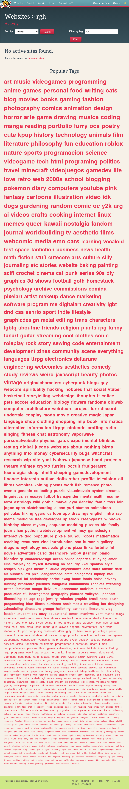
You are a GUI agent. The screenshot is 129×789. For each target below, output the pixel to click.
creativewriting (47, 728)
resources (30, 541)
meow (39, 568)
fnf (111, 547)
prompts (91, 760)
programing (81, 161)
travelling (91, 603)
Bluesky (44, 780)
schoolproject (10, 699)
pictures (76, 593)
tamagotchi (46, 749)
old (18, 631)
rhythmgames (61, 728)
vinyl (27, 728)
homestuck (100, 280)
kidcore (34, 681)
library (107, 685)
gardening (34, 205)
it (98, 396)
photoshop (39, 763)
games (32, 90)
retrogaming (115, 635)
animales (79, 648)
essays (36, 496)
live (14, 713)
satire (15, 735)
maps (90, 664)
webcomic (18, 241)
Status (116, 780)
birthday (11, 524)
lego (6, 652)
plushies (43, 583)
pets (8, 402)
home (76, 578)
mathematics (107, 536)
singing (12, 434)
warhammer (70, 753)
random (61, 205)
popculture (43, 536)
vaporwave (83, 434)
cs (78, 728)
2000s (54, 179)
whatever (37, 635)
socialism (28, 660)
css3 (89, 749)
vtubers (78, 631)
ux (55, 713)
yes (49, 660)
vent (99, 613)
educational (58, 613)
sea (82, 764)
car (75, 608)
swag (66, 578)
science (96, 152)
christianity (39, 578)
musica (89, 117)
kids (79, 713)
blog (10, 99)
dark (118, 568)
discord (108, 408)
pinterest (102, 588)
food (76, 90)
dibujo (28, 724)
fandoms (97, 402)
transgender (68, 496)
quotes (7, 703)
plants (88, 327)
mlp (81, 421)
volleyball (93, 593)
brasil (93, 598)
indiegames (83, 573)
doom (93, 644)
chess (26, 524)
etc (34, 265)
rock (30, 343)
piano (104, 553)
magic (95, 415)
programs (61, 717)
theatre (11, 466)
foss (24, 706)
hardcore (43, 674)
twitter (99, 742)
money (41, 453)
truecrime (44, 664)
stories (48, 265)
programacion (64, 152)
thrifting (53, 674)
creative (79, 415)
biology (61, 402)
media (42, 241)
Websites (18, 3)
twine (109, 627)
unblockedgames (42, 738)
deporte (75, 627)
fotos (35, 742)
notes (6, 710)
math (10, 257)
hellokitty (63, 608)
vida (35, 674)
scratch (114, 622)
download (65, 763)
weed (93, 652)
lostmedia (78, 724)
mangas (65, 667)
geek (21, 724)
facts (54, 742)
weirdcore (62, 408)
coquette (57, 524)
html (57, 161)
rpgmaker (65, 710)
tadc (78, 753)
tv (68, 232)
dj (46, 635)
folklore (24, 710)
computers (63, 188)
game (44, 117)
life (117, 170)
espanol (7, 746)
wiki (36, 501)
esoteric (15, 710)
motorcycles (8, 756)
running (10, 583)
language (13, 421)
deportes (83, 558)
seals (20, 713)
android (69, 622)
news (86, 249)
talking (54, 703)
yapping (8, 685)
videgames (102, 756)
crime (115, 735)
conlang (71, 713)
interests (30, 479)
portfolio (60, 125)
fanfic (100, 501)
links (88, 547)
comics (52, 108)
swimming (92, 656)
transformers (26, 618)
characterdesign (38, 558)
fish (78, 484)
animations (101, 507)
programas (60, 671)
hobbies (73, 389)
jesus (38, 627)
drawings (80, 513)
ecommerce (83, 618)
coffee (108, 396)
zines (43, 351)
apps (20, 507)
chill (6, 674)
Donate (85, 780)
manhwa (87, 613)
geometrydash (16, 753)
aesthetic (85, 232)
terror (114, 681)
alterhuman (24, 699)
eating (59, 678)
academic (8, 706)
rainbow (83, 749)
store (30, 627)
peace (47, 760)
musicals (50, 547)
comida (98, 288)
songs (37, 588)
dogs (11, 205)
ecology (84, 639)
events (10, 490)
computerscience (14, 648)
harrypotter (84, 695)
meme (9, 519)
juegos (42, 447)
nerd (53, 652)
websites (60, 447)
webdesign (63, 396)
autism (48, 479)
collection (86, 635)
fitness (28, 434)
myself (37, 563)
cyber (73, 639)
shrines (109, 706)
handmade (8, 721)
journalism (13, 530)
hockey (49, 671)
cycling (62, 703)
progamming (14, 603)
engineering (18, 366)
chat (41, 434)
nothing (92, 447)
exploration (51, 746)
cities (72, 760)
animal (35, 724)
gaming (70, 99)
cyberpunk (74, 383)
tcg (109, 756)
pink (111, 188)
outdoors (54, 603)
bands (16, 671)
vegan (34, 746)
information (39, 427)
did (109, 692)
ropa (6, 664)
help (55, 639)
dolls (61, 479)
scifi (9, 272)
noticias (71, 728)
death (113, 598)
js (102, 671)
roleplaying (22, 563)
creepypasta (92, 519)
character (97, 710)
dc (112, 652)
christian (59, 681)
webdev (88, 622)
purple (34, 671)
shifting (84, 753)
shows (43, 280)
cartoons (39, 196)
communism (79, 583)
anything (13, 453)
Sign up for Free (101, 3)
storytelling (38, 396)
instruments (26, 746)
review (34, 717)
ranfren (120, 760)
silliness (100, 753)
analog (108, 664)
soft (74, 706)
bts (103, 603)
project (81, 408)
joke (38, 749)
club (32, 760)
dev (34, 613)
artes (19, 644)
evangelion (9, 742)
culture (91, 257)
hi (44, 660)
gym (73, 501)
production (12, 593)
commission (73, 731)
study (11, 374)
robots (88, 536)
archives (44, 710)
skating (53, 635)
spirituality (34, 389)
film (118, 134)
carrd (42, 553)
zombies (33, 756)
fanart (11, 335)
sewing (61, 343)
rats (21, 688)
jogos (9, 507)
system (98, 490)
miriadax (32, 749)
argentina (39, 760)
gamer (51, 648)
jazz (101, 627)
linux (104, 214)
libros (9, 484)
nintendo (76, 427)
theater (107, 618)
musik (62, 753)
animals (100, 134)
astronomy (59, 434)
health (102, 249)
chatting (64, 660)
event (29, 652)
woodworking (81, 760)
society (40, 706)
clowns (63, 627)
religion (70, 327)
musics (99, 724)
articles (102, 717)
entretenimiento (30, 753)
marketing (89, 296)
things (120, 614)
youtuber (18, 731)
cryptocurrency (75, 735)
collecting (43, 490)
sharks (97, 618)
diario (107, 753)
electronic (68, 618)
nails (83, 688)
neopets (41, 753)
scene (88, 351)
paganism (75, 738)
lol (26, 578)
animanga (41, 667)
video (93, 196)
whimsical (110, 738)
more (93, 738)
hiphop (99, 573)
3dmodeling (13, 608)
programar (17, 652)
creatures (7, 749)
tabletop (115, 660)
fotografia (59, 583)
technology (71, 134)
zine (44, 541)
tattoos (37, 660)
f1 (55, 622)
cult (46, 753)
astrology (22, 501)
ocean (58, 558)
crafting (96, 427)
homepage (15, 674)
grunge (48, 608)
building (119, 695)
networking (9, 695)
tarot (8, 501)
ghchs (65, 547)
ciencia (113, 753)
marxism (48, 742)
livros (39, 622)
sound (34, 664)
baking (87, 265)
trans (81, 319)
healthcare (93, 671)
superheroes (84, 710)
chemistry (28, 622)
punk (71, 272)
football (62, 280)
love (9, 179)
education (89, 143)
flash (42, 648)
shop (30, 421)
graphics (14, 280)
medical (74, 660)
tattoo (66, 699)
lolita (22, 627)
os (51, 724)
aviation (103, 688)
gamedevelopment (92, 472)
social (100, 389)
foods (87, 578)
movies (28, 99)
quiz (62, 724)
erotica (48, 706)
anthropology (20, 685)
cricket (26, 678)
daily (82, 721)
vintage (13, 382)
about (76, 447)
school (74, 179)
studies (25, 756)
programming (87, 81)
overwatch (74, 742)
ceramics (45, 695)
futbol (49, 496)
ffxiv (47, 588)
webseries (61, 685)
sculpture (108, 674)
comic (82, 205)
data (86, 568)
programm (17, 749)
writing (94, 90)
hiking (27, 513)
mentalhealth (92, 496)
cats (112, 90)
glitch (46, 703)
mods (34, 699)
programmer (63, 644)
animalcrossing (62, 746)
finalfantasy (54, 753)
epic (19, 660)
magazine (21, 695)
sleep (33, 472)
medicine (25, 519)
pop (24, 631)
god (116, 618)
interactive (13, 536)
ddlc (97, 760)
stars (96, 568)
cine (7, 563)
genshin (25, 490)
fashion (92, 99)
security (73, 563)
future (13, 738)
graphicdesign (21, 319)
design (103, 108)
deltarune (85, 358)
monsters (15, 664)
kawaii (53, 223)
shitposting (60, 692)
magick (118, 749)
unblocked (100, 635)
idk (107, 196)
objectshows (71, 568)
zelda (17, 742)
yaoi (46, 460)
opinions (59, 760)
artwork (93, 667)
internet (84, 214)
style (108, 563)
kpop (25, 134)
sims (42, 735)
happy (9, 760)
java (53, 664)
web (38, 179)
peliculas (12, 513)
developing (66, 756)
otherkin (26, 674)
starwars (9, 631)
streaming (48, 335)
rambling (86, 746)
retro (24, 179)
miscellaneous (91, 756)
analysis (35, 678)
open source (21, 780)
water (107, 695)
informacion (89, 724)
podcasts (82, 667)
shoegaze (84, 717)
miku (61, 652)
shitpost (104, 721)
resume (112, 496)
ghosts (97, 703)
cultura (25, 664)
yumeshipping (110, 731)
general (62, 688)
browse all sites (36, 58)
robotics (66, 598)
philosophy (46, 143)
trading (113, 648)
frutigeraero (94, 466)
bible (18, 678)
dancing (86, 501)
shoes (72, 674)
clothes (84, 335)
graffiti (33, 692)
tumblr (103, 644)
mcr (27, 635)
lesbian (10, 613)
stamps (82, 507)
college (102, 631)
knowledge (22, 681)
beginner (56, 756)
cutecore (59, 257)
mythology (30, 547)
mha (23, 742)
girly (68, 631)
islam (105, 742)
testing (11, 447)
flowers (78, 402)
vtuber (114, 389)
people (83, 660)
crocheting (97, 695)
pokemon (17, 188)
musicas (82, 706)
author (56, 667)
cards (68, 706)
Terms (75, 784)
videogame (19, 161)
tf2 (25, 593)
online (70, 558)
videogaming (102, 681)
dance (67, 296)
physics (48, 440)
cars (73, 241)
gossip (72, 746)
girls (54, 627)
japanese (81, 460)
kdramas (64, 695)
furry (81, 125)
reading (35, 125)
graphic (81, 598)
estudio (7, 713)
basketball (14, 396)
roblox (114, 143)
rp (21, 558)
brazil (50, 681)
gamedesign (99, 530)
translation (31, 644)
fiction (26, 257)
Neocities (9, 780)
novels (10, 553)
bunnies (16, 573)
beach (66, 742)
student (23, 613)
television (106, 479)
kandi (36, 656)
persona (32, 648)
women (37, 688)
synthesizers (88, 735)
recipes (10, 568)
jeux (69, 749)
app (66, 513)
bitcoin (81, 656)
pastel (113, 631)
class (64, 735)
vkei (85, 563)
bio (104, 524)
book (92, 421)
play (85, 713)
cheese (75, 749)
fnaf (88, 389)
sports (33, 152)
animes (27, 466)
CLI (93, 780)
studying (100, 558)
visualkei (42, 746)
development (19, 351)
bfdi (110, 573)
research (13, 460)
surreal (14, 692)
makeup (48, 296)
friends (50, 327)
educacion (41, 402)
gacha (55, 695)
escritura (42, 717)
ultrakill (119, 721)
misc (7, 627)
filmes (40, 603)
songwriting (25, 735)
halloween (9, 678)
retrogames (73, 688)
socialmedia (72, 603)
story (44, 343)
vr (26, 496)
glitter (14, 724)
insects (102, 648)
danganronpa (52, 573)
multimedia (46, 644)
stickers (55, 618)
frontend (92, 753)
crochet (25, 272)
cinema (45, 272)
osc (78, 541)
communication (110, 724)
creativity (94, 304)
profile (88, 479)
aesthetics (77, 366)
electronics (58, 358)
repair (64, 749)
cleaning (63, 674)
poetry (111, 125)
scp (31, 738)
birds (107, 447)
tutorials (34, 710)
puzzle (59, 490)
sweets (20, 728)
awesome (10, 618)
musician (16, 760)
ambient (72, 685)
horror (13, 117)
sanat (75, 721)
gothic (48, 501)
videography (11, 639)
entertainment (103, 343)
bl (46, 568)
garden (73, 695)
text (82, 681)
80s (105, 622)
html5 (46, 472)
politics (110, 161)
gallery (107, 541)
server (112, 713)
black (60, 742)
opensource (94, 660)
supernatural (80, 644)
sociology (62, 664)
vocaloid (113, 241)
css (19, 311)
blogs (93, 383)
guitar (27, 335)
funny (115, 327)
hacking (55, 389)
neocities (44, 724)
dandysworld (72, 717)
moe (33, 731)
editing (64, 319)
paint (57, 763)
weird (47, 374)
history (44, 134)
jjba (70, 703)
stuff (40, 257)
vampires (24, 484)
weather (72, 656)
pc (94, 631)
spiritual (7, 753)
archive (43, 288)
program (37, 304)
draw (61, 631)
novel (98, 622)
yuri (70, 507)
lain (120, 501)
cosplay (33, 415)
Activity (42, 3)
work (68, 484)
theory (107, 710)
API (107, 780)
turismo (28, 688)
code (78, 343)
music (22, 81)
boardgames (39, 593)
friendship (117, 678)
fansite (107, 568)
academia (89, 674)
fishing (83, 671)
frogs (6, 692)
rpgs (40, 598)
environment (89, 627)
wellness (24, 692)
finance (11, 479)
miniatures (25, 760)
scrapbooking (10, 688)
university (17, 703)
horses (8, 635)
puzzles (92, 524)
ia (31, 728)
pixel (35, 573)
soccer (21, 402)
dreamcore (58, 553)
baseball (107, 639)
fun (68, 143)
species (7, 724)
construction (28, 639)
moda (49, 415)
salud (102, 656)
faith (49, 756)
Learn (52, 3)
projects (112, 460)
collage (29, 598)
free (38, 519)
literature (16, 143)
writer (76, 703)
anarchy (54, 710)
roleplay (14, 343)
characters (102, 319)
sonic (102, 335)
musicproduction (96, 706)
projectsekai (49, 763)
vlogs (28, 713)
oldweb (115, 402)
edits (108, 760)
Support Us (65, 3)
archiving (22, 763)
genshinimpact (54, 699)
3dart (17, 706)
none (104, 598)
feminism (22, 588)
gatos (63, 440)
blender (11, 558)
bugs (84, 453)
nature (13, 152)
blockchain (29, 721)
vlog (109, 608)
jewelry (52, 598)
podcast (108, 593)
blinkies (107, 440)
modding (75, 524)
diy (110, 272)
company (115, 717)
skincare (104, 652)
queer (34, 223)
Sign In (116, 3)
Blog (100, 780)
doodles (51, 721)
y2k (107, 205)
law (27, 573)
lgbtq (10, 327)
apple (121, 724)
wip (27, 460)
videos (20, 214)
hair (43, 685)
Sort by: (9, 31)
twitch (9, 588)
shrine (55, 578)
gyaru (40, 513)
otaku (114, 685)
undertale (14, 415)
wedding (97, 678)
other (74, 479)
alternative (14, 427)
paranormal (13, 578)
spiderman (102, 713)
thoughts (86, 396)
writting (116, 671)
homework (93, 692)
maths (109, 613)
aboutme (29, 327)
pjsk (21, 568)
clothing (45, 421)
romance (91, 484)
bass (119, 742)
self (52, 760)
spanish (96, 563)
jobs (113, 756)
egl (43, 678)
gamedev (99, 170)
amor (112, 558)
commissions (70, 288)
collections (120, 746)
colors (108, 671)
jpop (17, 622)
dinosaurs (33, 608)
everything (111, 351)
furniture (38, 703)
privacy (110, 578)
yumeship (44, 639)
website (68, 265)
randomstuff (64, 738)
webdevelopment (55, 530)
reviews (29, 374)
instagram (103, 728)
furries (59, 466)
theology (49, 692)
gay (104, 383)
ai (6, 214)
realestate (50, 631)
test (8, 249)
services (9, 644)
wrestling (113, 583)
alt (6, 573)
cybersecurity (63, 453)
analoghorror (93, 699)
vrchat (6, 738)
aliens (59, 507)
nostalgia (77, 223)
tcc (49, 667)
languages (16, 358)
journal (14, 232)
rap (119, 513)
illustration (68, 196)
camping (67, 721)
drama (105, 660)
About (75, 780)
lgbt (112, 304)
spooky (78, 746)
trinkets (91, 648)
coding (110, 117)
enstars (50, 685)
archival (31, 763)
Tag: (76, 31)
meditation (92, 728)
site (36, 460)
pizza (77, 547)
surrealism (9, 660)
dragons (11, 547)
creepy (64, 639)
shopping (66, 421)
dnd (8, 311)
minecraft (34, 170)
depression (33, 695)
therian (70, 652)
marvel (61, 501)
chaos (56, 724)
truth (73, 710)
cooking (60, 214)
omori (74, 613)
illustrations (46, 713)
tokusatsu (13, 763)
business (67, 249)
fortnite (101, 547)
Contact (86, 784)
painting (108, 265)
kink (94, 749)
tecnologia (15, 472)
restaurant (72, 671)
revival (121, 731)
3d (30, 280)
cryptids (106, 703)
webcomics (49, 366)
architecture (37, 408)
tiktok (55, 660)
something (56, 749)
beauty (89, 374)
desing (92, 742)
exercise (112, 742)
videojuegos (67, 170)
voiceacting (86, 703)
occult (73, 466)
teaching (12, 541)
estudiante (92, 688)
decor (59, 721)
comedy (101, 366)
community (65, 351)
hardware (82, 652)
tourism (67, 678)
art (8, 81)
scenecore (70, 588)
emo (59, 241)
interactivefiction (97, 746)
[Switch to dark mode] (125, 3)
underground (9, 728)
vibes (36, 728)
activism (87, 588)
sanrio (33, 311)
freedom (25, 671)
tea (60, 622)
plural (117, 674)
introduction (61, 541)
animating (100, 735)
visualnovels (78, 490)
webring (120, 756)
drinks (114, 760)
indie (64, 311)
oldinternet (114, 728)
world (31, 667)
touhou (74, 536)
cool (68, 335)
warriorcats (42, 652)
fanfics (118, 706)
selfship (61, 713)
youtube (91, 188)
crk (108, 717)
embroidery (84, 742)
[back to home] (5, 4)
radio (111, 427)
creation (90, 681)
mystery (40, 524)
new (121, 735)
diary (39, 188)
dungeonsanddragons (106, 749)
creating (28, 703)
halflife (66, 760)
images (18, 635)
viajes (108, 735)
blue (29, 603)
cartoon (54, 513)
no (63, 563)
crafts (39, 214)
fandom (102, 223)
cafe (14, 627)
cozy (43, 613)
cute (10, 134)
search (50, 678)
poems (56, 484)
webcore (12, 389)
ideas (83, 664)
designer (18, 756)
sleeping (62, 472)
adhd (64, 731)
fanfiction (42, 249)
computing (35, 631)
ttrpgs (59, 427)
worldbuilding (44, 232)
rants (40, 692)
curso (76, 692)
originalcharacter (52, 731)
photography (22, 108)
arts (76, 257)
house (29, 742)
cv (113, 695)
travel (11, 170)
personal (55, 90)
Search (30, 3)
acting (48, 622)
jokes (102, 760)
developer (52, 519)
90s (100, 272)
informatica (111, 421)
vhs (41, 671)
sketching (73, 664)
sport (49, 311)
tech (43, 161)
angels (7, 671)
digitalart (70, 304)
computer (14, 408)
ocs (95, 125)
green (63, 656)
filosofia (35, 735)
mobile (31, 706)
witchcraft (102, 453)
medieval (86, 678)
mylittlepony (117, 710)
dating (25, 749)
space (22, 249)
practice (93, 717)
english (97, 513)
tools (83, 608)
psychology (18, 288)
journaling (16, 265)
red (119, 753)
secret (6, 763)
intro (110, 513)
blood (48, 735)
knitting (41, 484)
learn (98, 674)
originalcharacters (42, 383)
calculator (84, 731)
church (27, 731)
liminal (74, 699)
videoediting (64, 648)
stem (41, 742)
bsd (100, 667)
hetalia (82, 699)
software (14, 304)
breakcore (26, 583)
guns (6, 717)
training (40, 731)
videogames (49, 81)
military (99, 731)
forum (55, 656)
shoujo (69, 724)
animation (78, 108)
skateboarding (40, 507)
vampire (51, 717)
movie (63, 415)
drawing (65, 117)
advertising (16, 746)
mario (46, 627)
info (28, 453)
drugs (42, 699)
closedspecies (109, 699)
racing (76, 678)
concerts (116, 703)
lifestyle (81, 311)
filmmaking (13, 598)
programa (34, 685)
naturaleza (80, 756)
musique (7, 735)
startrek (39, 721)
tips (73, 756)
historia (8, 622)
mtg (118, 713)
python (31, 530)
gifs (29, 568)
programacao (72, 681)
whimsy (79, 530)
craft (68, 573)
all (120, 479)
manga (13, 125)
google (54, 738)
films (107, 232)
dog (28, 536)
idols (20, 738)
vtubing (100, 738)
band (97, 460)
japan (109, 415)
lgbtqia (45, 656)
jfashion (90, 553)
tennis (81, 685)
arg (118, 205)
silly (107, 257)
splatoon (71, 519)
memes (14, 223)
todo (92, 731)
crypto (43, 466)
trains (87, 631)
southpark (24, 656)
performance (15, 717)
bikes (111, 721)
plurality (73, 635)
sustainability (115, 688)
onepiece (58, 706)
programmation (92, 721)
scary (42, 681)
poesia (103, 692)
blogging (97, 179)
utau (56, 588)
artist (30, 296)
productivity (42, 756)
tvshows (61, 460)
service (107, 678)
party (26, 738)
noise (98, 578)
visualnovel (110, 667)
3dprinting (10, 656)
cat (59, 272)
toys (111, 501)
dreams (113, 490)
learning (91, 241)
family (113, 524)
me (53, 304)
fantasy (14, 196)
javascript (67, 374)
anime (12, 90)
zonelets (97, 583)
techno (110, 656)
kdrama (99, 664)
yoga (63, 635)
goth (79, 280)
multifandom (109, 746)
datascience (74, 763)
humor (89, 541)
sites (83, 692)
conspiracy (9, 681)
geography (59, 593)
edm (73, 667)
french (35, 713)
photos (108, 374)
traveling (52, 563)
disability (85, 738)
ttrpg (37, 358)
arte (29, 117)
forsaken (18, 721)
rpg (102, 327)
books (49, 99)
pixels (60, 536)
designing (116, 603)
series (86, 272)
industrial (57, 735)
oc (96, 205)
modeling (21, 667)
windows (112, 519)
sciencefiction (49, 688)
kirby (80, 674)
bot (45, 721)
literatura (96, 608)
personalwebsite (21, 440)
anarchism (42, 618)
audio (54, 568)
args (78, 622)
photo (106, 484)
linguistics (13, 496)
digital (26, 447)
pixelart (13, 296)
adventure (27, 553)
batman (92, 713)
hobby (75, 553)
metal (47, 319)
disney (83, 728)
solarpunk (8, 731)
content (26, 717)
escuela (95, 639)
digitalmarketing (94, 685)
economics (9, 667)
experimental (84, 440)
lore (95, 408)
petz (70, 692)
